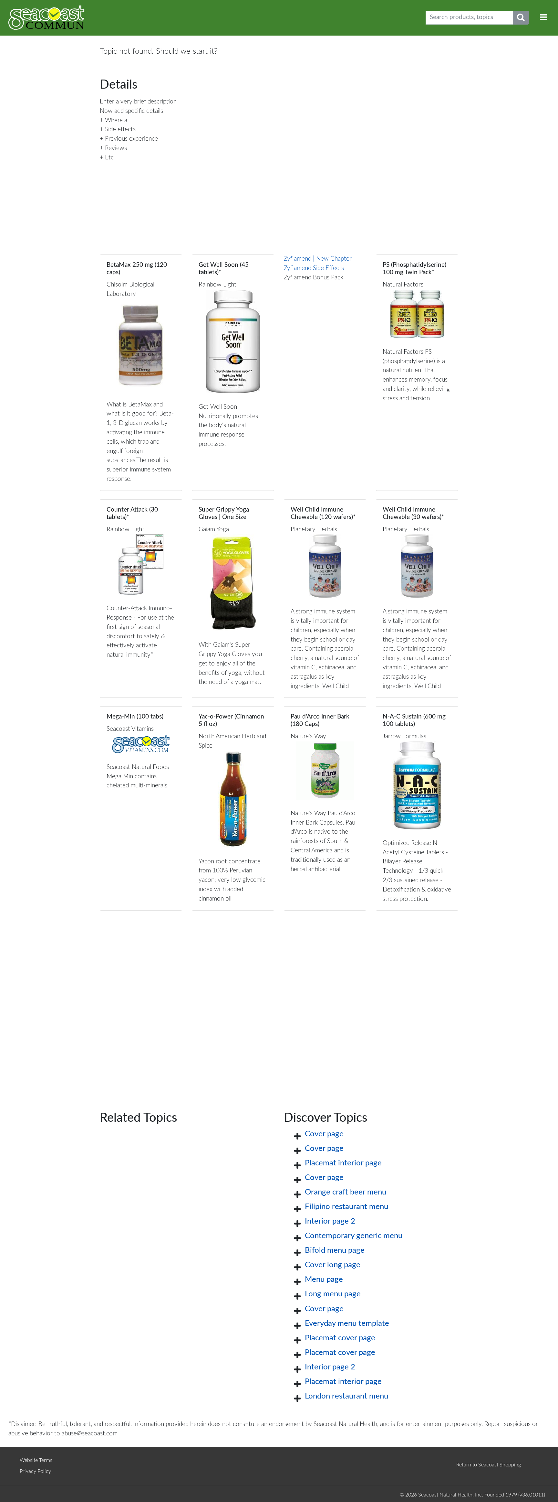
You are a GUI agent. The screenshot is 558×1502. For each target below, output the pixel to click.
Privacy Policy (35, 1471)
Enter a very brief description (138, 102)
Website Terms (36, 1460)
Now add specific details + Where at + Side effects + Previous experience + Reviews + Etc (131, 134)
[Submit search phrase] (521, 18)
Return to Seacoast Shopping (488, 1464)
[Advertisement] (279, 1000)
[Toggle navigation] (543, 17)
